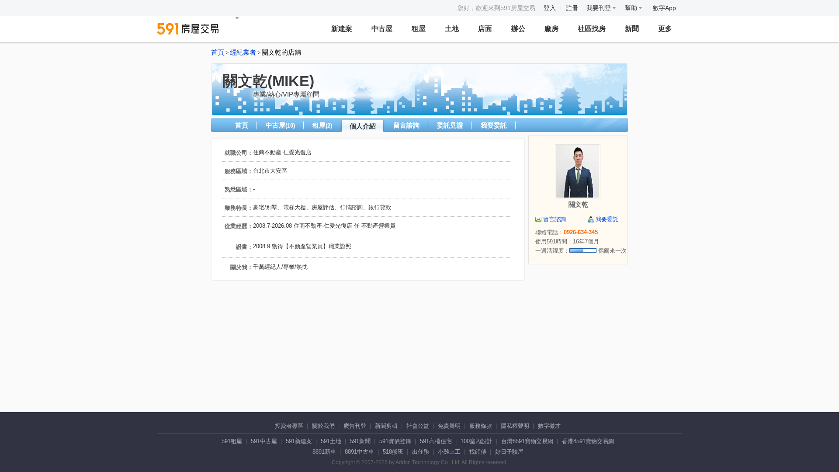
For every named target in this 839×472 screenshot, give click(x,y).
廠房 (551, 28)
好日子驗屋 (509, 451)
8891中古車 (359, 451)
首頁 (217, 52)
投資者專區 (289, 426)
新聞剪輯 (386, 426)
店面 (485, 28)
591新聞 (360, 441)
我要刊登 (599, 7)
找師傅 (477, 451)
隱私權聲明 (515, 426)
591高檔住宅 (436, 441)
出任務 (420, 451)
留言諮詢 (406, 125)
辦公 (518, 28)
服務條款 (480, 426)
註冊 (572, 7)
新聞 (632, 28)
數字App (664, 7)
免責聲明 (449, 426)
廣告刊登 (354, 426)
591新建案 (299, 441)
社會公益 (417, 426)
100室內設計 (476, 441)
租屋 (419, 28)
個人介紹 (363, 126)
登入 (550, 7)
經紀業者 (243, 52)
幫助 (632, 7)
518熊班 (393, 451)
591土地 (331, 441)
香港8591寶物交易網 (588, 441)
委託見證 (450, 125)
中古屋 (381, 28)
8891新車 (324, 451)
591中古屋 (264, 441)
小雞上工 (449, 451)
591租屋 (232, 441)
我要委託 (494, 125)
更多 (665, 28)
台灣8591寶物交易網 (527, 441)
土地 (452, 28)
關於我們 (323, 426)
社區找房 (592, 28)
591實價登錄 (395, 441)
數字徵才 (549, 426)
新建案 (341, 28)
